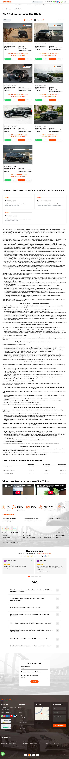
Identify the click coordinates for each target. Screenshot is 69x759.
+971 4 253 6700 (48, 1)
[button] (29, 576)
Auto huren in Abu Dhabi (30, 745)
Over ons (21, 720)
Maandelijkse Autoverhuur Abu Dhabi (56, 745)
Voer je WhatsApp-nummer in (30, 675)
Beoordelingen (23, 722)
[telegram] (58, 2)
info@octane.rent (6, 712)
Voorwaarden (59, 755)
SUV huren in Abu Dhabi (52, 743)
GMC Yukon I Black (10, 166)
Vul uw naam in (26, 666)
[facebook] (9, 716)
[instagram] (56, 2)
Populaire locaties (24, 709)
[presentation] (26, 497)
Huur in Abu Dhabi (9, 741)
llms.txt (66, 755)
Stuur (34, 681)
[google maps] (62, 2)
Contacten (22, 717)
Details (29, 58)
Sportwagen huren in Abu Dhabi (10, 745)
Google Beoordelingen (44, 553)
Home (3, 8)
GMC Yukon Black (9, 44)
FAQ (20, 712)
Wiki (20, 725)
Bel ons (15, 58)
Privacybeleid (51, 755)
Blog (20, 715)
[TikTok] (16, 716)
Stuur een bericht (59, 725)
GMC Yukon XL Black (10, 85)
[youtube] (59, 2)
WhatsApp (8, 58)
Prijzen (21, 707)
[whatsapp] (54, 2)
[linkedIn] (14, 716)
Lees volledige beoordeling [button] (10, 568)
